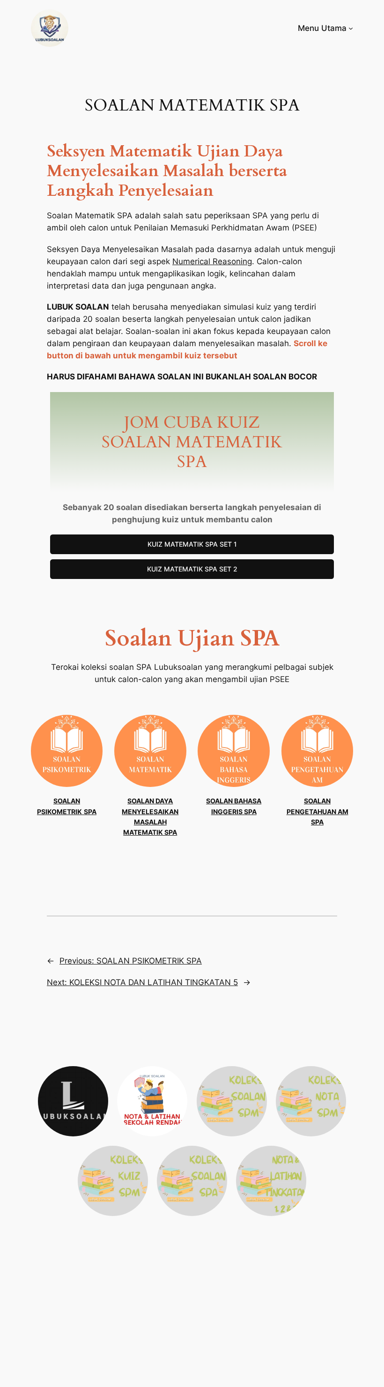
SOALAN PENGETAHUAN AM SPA (317, 811)
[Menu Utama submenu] (350, 28)
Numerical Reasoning (212, 261)
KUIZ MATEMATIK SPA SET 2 (192, 569)
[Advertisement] (192, 1316)
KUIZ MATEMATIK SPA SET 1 (192, 544)
